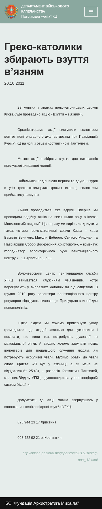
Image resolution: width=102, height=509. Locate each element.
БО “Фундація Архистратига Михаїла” (42, 503)
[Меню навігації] (91, 12)
